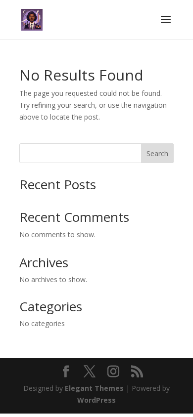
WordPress (96, 400)
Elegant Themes (94, 388)
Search (157, 153)
